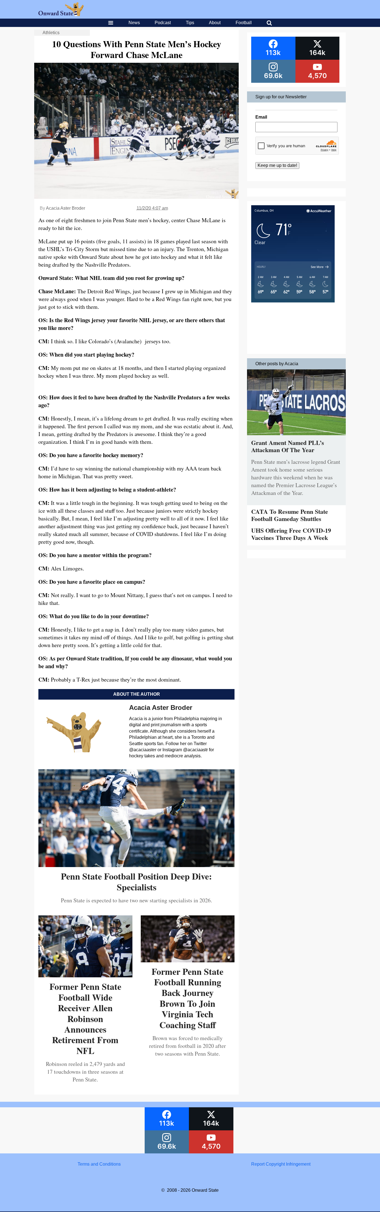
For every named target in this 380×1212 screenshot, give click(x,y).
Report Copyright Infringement (280, 1164)
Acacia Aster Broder (65, 208)
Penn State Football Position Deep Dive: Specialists (136, 881)
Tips (190, 22)
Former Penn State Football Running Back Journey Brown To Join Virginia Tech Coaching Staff (187, 998)
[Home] (61, 14)
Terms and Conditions (99, 1164)
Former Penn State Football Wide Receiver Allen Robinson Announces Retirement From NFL (85, 1018)
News (134, 22)
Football (244, 22)
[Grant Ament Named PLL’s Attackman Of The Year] (296, 436)
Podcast (163, 22)
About (215, 22)
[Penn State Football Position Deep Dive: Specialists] (136, 865)
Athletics (51, 32)
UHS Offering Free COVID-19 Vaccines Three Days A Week (291, 534)
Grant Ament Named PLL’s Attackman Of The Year (287, 446)
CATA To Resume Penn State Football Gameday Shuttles (289, 515)
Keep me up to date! (277, 165)
